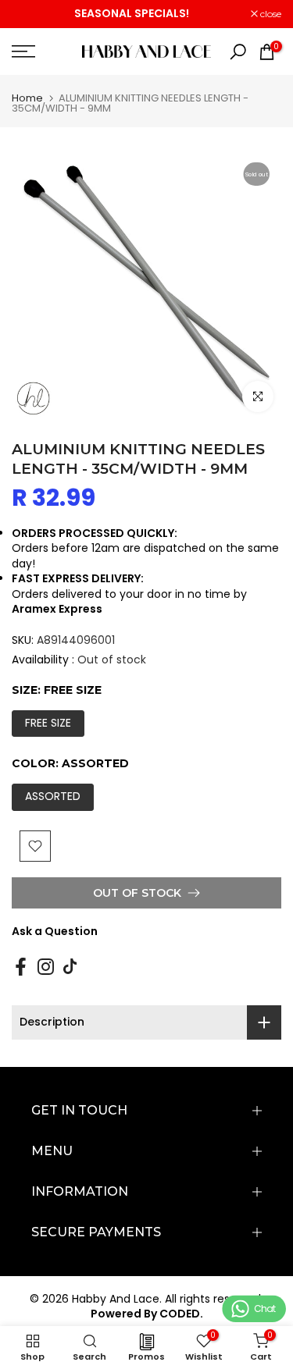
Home (27, 98)
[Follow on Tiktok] (70, 966)
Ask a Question (55, 931)
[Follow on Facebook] (21, 966)
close (269, 14)
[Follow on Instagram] (46, 966)
